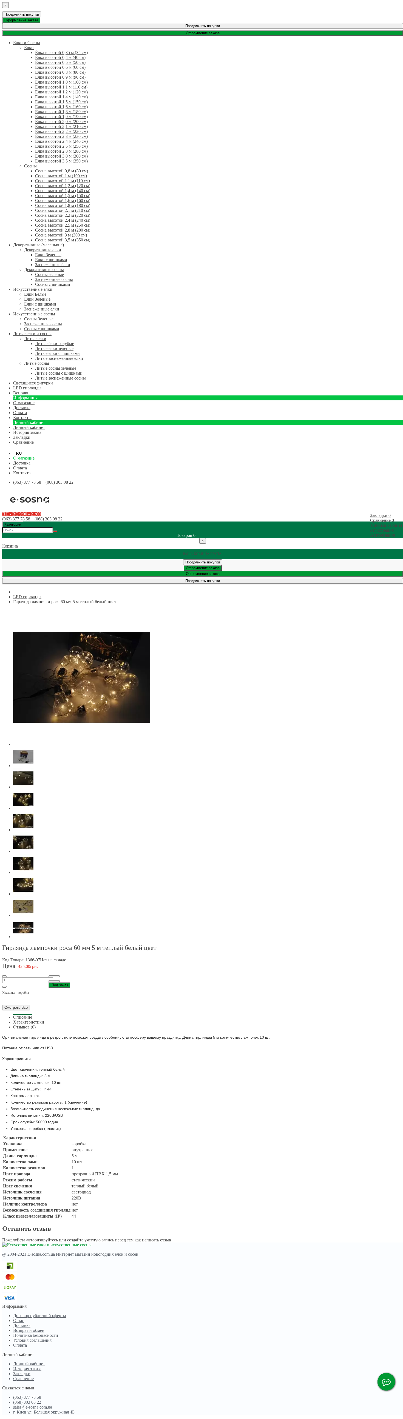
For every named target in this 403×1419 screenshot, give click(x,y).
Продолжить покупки (21, 14)
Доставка (21, 463)
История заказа (27, 432)
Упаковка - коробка (15, 993)
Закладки (21, 1373)
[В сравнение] (54, 981)
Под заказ (60, 985)
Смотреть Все (16, 1007)
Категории (12, 524)
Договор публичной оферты (39, 1315)
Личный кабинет (29, 427)
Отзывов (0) (24, 1027)
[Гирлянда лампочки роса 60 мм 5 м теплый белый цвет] (81, 744)
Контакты (22, 473)
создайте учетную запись (90, 1240)
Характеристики (28, 1022)
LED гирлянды (27, 596)
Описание (22, 1017)
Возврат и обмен (28, 1330)
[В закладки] (54, 976)
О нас (18, 1320)
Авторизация (382, 535)
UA (28, 453)
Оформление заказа (21, 20)
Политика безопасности (35, 1335)
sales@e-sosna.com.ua (32, 1407)
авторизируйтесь (42, 1240)
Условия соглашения (32, 1340)
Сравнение (23, 1378)
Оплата (20, 468)
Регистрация (382, 530)
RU (19, 453)
